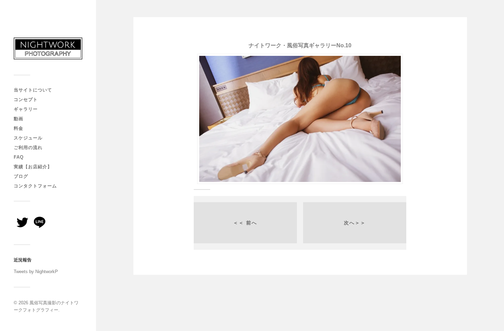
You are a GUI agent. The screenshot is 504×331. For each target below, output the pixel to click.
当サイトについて (33, 90)
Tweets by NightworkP (36, 271)
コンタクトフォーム (35, 185)
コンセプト (26, 99)
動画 (18, 118)
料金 (18, 128)
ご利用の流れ (28, 147)
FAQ (19, 157)
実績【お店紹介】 (33, 166)
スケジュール (28, 137)
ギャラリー (26, 109)
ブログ (21, 176)
